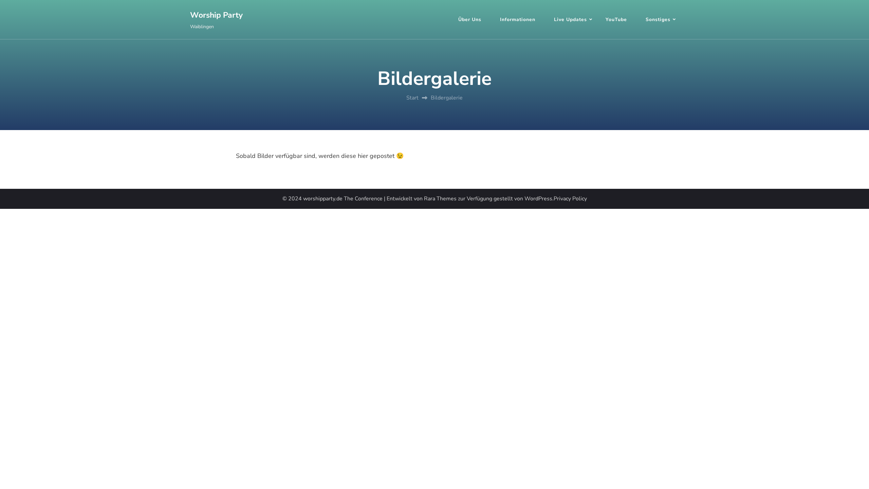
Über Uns (469, 19)
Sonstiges (658, 19)
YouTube (616, 19)
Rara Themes (440, 199)
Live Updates (570, 19)
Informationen (517, 19)
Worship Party (216, 15)
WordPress (538, 199)
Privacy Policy (570, 199)
